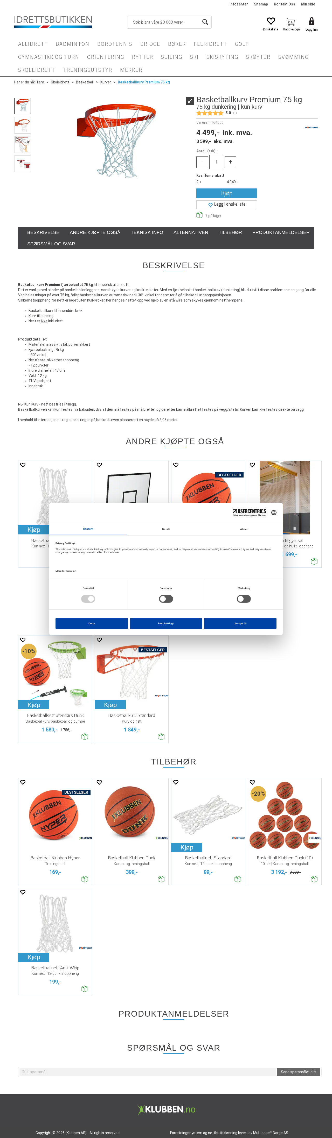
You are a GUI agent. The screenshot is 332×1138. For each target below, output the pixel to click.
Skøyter (258, 57)
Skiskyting (222, 57)
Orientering (105, 57)
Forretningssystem (186, 1133)
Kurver (105, 82)
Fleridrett (210, 44)
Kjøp (226, 193)
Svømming (293, 57)
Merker (131, 70)
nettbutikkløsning (222, 1133)
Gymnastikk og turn (48, 57)
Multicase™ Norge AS (270, 1133)
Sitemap (261, 4)
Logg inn (312, 29)
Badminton (72, 44)
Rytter (142, 57)
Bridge (150, 44)
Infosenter (239, 4)
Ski (194, 57)
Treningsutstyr (87, 70)
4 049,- (232, 182)
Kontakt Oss (284, 4)
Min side (308, 4)
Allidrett (33, 44)
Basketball (85, 82)
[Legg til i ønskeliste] (22, 465)
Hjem (40, 82)
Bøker (177, 44)
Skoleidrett (36, 70)
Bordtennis (115, 44)
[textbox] (148, 1072)
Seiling (171, 57)
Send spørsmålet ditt (298, 1072)
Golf (242, 44)
